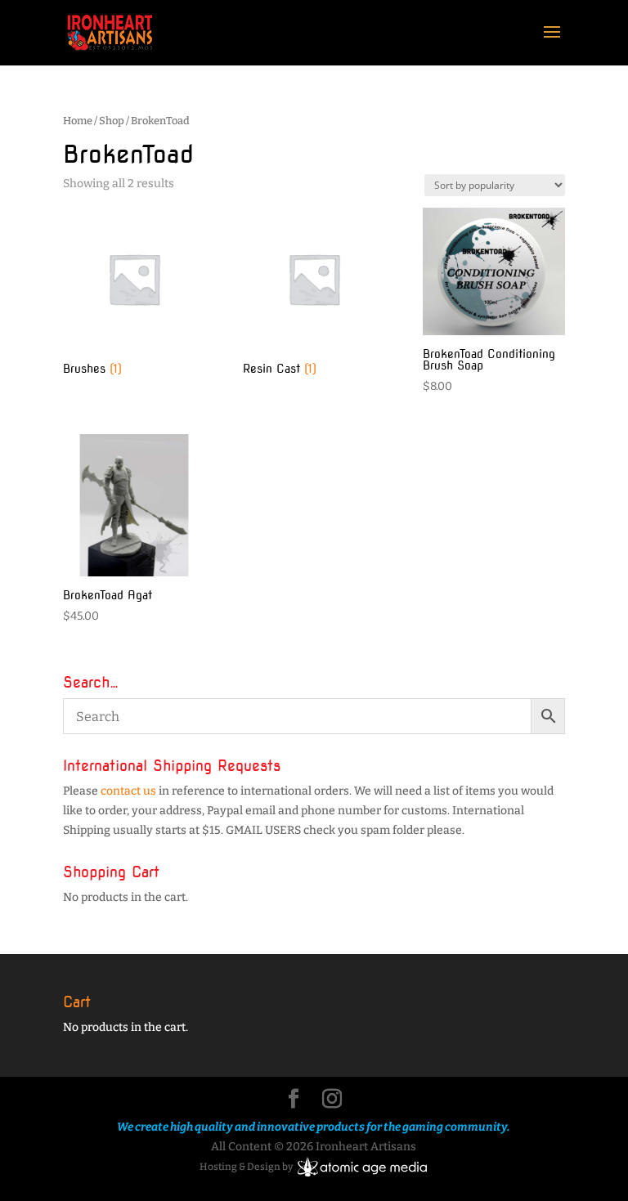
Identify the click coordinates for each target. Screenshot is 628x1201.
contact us (128, 791)
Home (77, 120)
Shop (111, 120)
